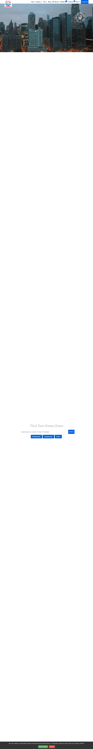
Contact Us (85, 2)
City (44, 2)
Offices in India (67, 444)
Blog (49, 2)
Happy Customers (24, 444)
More (77, 2)
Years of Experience (10, 444)
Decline (52, 746)
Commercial (48, 436)
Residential (36, 436)
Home (33, 2)
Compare (71, 1)
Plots (58, 436)
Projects (38, 2)
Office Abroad (82, 444)
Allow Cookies (43, 746)
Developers (37, 444)
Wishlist (63, 1)
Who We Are (55, 2)
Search (71, 431)
